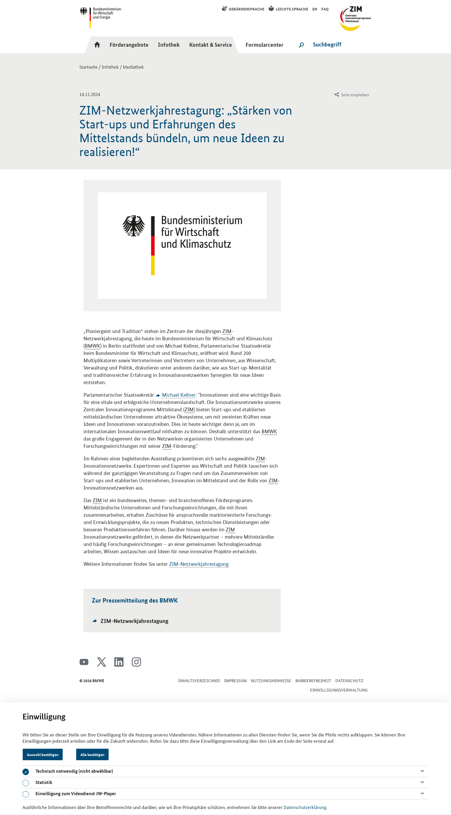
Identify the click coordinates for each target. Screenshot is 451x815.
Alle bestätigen (92, 754)
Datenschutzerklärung (304, 807)
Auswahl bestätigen (42, 754)
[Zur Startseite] (98, 44)
